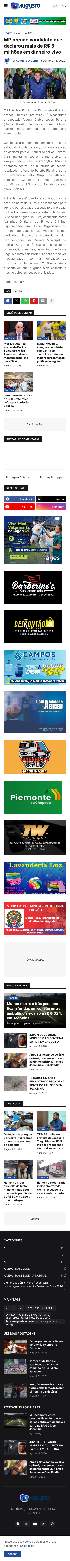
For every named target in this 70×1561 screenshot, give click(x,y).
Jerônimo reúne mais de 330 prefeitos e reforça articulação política (18, 401)
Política (28, 33)
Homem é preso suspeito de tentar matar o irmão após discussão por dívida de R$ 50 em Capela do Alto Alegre (18, 1191)
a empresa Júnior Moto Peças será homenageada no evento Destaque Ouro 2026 (35, 1286)
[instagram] (43, 1524)
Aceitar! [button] (13, 1553)
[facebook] (18, 1524)
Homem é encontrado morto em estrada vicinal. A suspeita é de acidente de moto (51, 1188)
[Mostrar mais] (51, 301)
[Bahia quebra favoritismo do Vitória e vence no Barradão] (15, 1346)
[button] (5, 6)
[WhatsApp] (25, 301)
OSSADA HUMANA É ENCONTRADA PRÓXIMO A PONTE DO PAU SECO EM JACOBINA (47, 1083)
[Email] (43, 301)
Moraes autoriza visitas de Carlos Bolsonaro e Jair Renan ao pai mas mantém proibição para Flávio (16, 352)
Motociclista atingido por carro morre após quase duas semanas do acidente (18, 1140)
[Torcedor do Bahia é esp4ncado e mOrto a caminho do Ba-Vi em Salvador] (15, 1366)
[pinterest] (52, 1524)
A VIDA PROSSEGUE (35, 1268)
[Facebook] (8, 301)
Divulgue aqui (35, 959)
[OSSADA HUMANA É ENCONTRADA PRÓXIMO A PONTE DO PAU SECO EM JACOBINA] (15, 1083)
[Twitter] (16, 301)
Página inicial (12, 33)
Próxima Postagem (52, 477)
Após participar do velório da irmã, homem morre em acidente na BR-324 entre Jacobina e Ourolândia (46, 1060)
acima (35, 1218)
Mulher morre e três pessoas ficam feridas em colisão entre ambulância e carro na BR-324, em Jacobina (47, 1422)
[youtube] (35, 1524)
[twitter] (26, 1524)
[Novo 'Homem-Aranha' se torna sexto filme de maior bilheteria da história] (15, 1390)
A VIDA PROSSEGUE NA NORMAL (35, 1275)
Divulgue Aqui (35, 424)
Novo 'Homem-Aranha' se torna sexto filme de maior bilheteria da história (46, 1388)
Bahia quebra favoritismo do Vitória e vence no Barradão (46, 1344)
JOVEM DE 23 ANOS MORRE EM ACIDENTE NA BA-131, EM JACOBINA (46, 1038)
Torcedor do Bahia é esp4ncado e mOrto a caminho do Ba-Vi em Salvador (43, 1366)
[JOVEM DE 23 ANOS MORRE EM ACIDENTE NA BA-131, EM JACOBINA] (15, 1040)
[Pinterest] (34, 301)
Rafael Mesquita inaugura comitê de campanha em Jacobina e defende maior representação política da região (51, 352)
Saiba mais (27, 1545)
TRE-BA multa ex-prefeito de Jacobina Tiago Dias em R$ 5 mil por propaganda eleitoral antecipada (50, 1141)
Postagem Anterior (18, 477)
